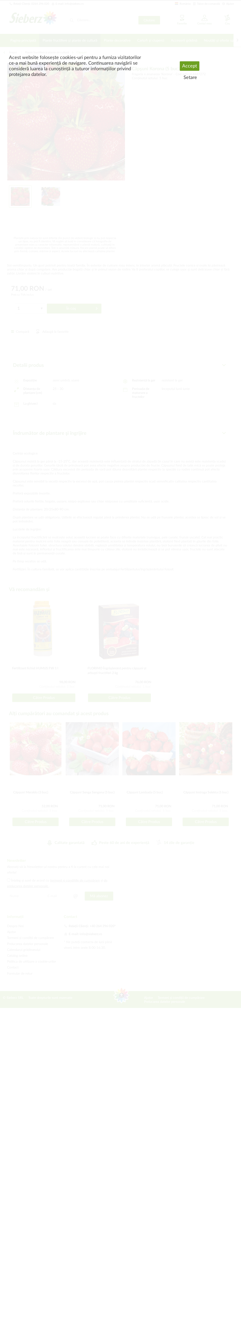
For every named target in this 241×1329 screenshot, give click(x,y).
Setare (190, 77)
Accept (189, 66)
